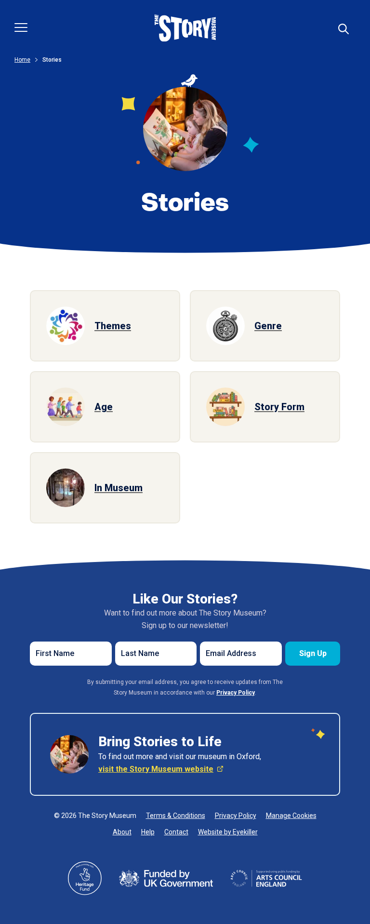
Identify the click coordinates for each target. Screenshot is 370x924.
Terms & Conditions (175, 815)
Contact (176, 832)
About (122, 832)
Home (22, 59)
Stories (52, 59)
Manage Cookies (291, 815)
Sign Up (313, 653)
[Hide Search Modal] (343, 29)
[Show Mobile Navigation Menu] (20, 27)
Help (148, 832)
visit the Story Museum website (155, 769)
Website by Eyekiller (228, 832)
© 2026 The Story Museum (95, 815)
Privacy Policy (235, 815)
